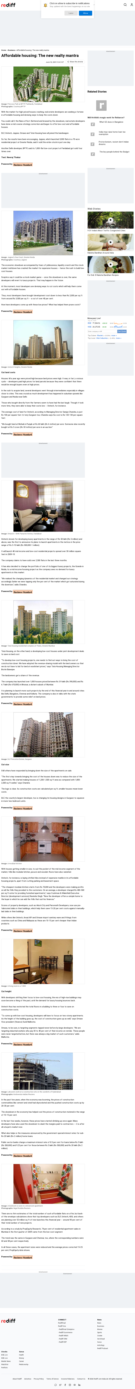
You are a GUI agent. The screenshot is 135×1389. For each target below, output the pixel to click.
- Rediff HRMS (63, 1336)
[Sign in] (132, 5)
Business (11, 50)
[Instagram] (70, 1385)
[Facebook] (65, 1385)
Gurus (99, 1342)
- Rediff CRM (62, 1339)
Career (21, 1361)
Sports (99, 1332)
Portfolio (4, 1368)
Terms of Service (52, 1379)
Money (21, 1358)
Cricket (99, 1336)
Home (3, 50)
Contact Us (81, 1379)
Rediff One (62, 1326)
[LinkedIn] (79, 1385)
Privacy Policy (39, 1379)
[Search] (125, 5)
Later (71, 13)
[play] (110, 220)
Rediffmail (62, 1323)
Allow (85, 13)
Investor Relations (67, 1379)
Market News (6, 1361)
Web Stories (94, 208)
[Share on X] (60, 1385)
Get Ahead (101, 1339)
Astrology (100, 1345)
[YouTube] (75, 1385)
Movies (100, 1329)
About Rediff (17, 1379)
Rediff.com (98, 1379)
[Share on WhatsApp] (56, 1385)
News (99, 1323)
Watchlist (4, 1364)
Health (21, 1355)
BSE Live (4, 1355)
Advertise (27, 1379)
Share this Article (76, 62)
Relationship (23, 1364)
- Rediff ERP (62, 1342)
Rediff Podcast (102, 1348)
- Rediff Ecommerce (65, 1332)
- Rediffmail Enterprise (66, 1329)
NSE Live (4, 1358)
